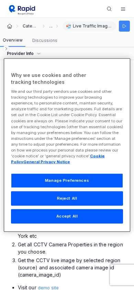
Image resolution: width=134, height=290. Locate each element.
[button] (123, 9)
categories (30, 26)
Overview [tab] (13, 40)
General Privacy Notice (46, 161)
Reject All (67, 198)
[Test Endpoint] (124, 26)
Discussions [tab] (44, 40)
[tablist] (30, 40)
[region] (67, 145)
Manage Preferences (67, 180)
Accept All (67, 215)
